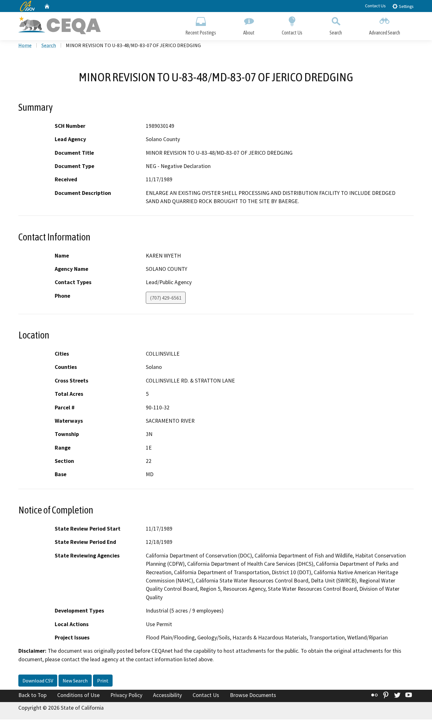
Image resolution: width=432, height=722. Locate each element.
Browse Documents (253, 695)
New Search (75, 680)
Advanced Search (384, 32)
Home (25, 45)
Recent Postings (200, 32)
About (249, 32)
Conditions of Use (78, 695)
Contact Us (375, 6)
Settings (405, 6)
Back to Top (32, 695)
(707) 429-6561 (166, 298)
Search (336, 32)
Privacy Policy (126, 695)
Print (102, 680)
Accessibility (167, 695)
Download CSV (37, 680)
